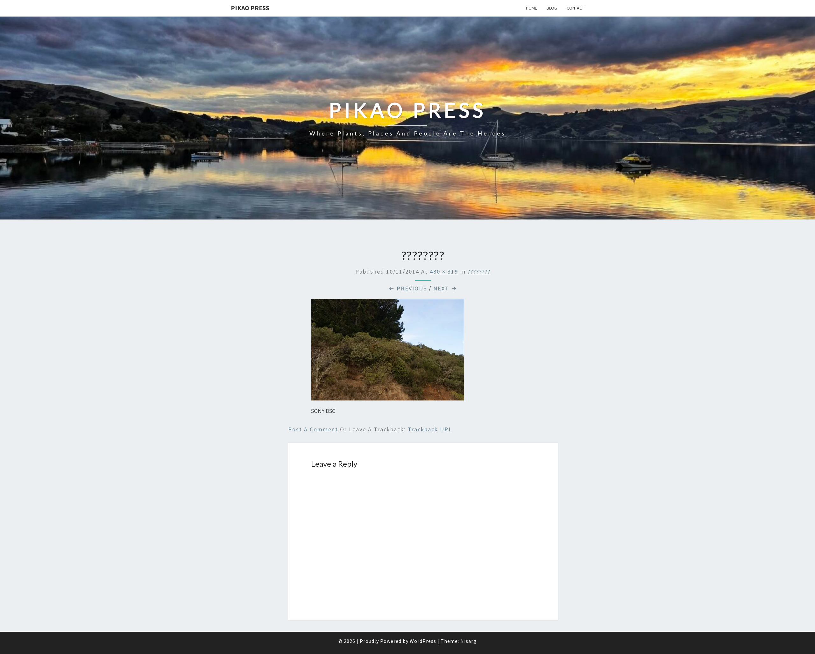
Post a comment (313, 429)
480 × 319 (444, 271)
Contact (575, 8)
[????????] (387, 352)
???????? (479, 271)
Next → (445, 288)
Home (531, 8)
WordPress (423, 641)
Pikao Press (250, 8)
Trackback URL (430, 429)
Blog (552, 8)
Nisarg (468, 641)
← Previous (408, 288)
